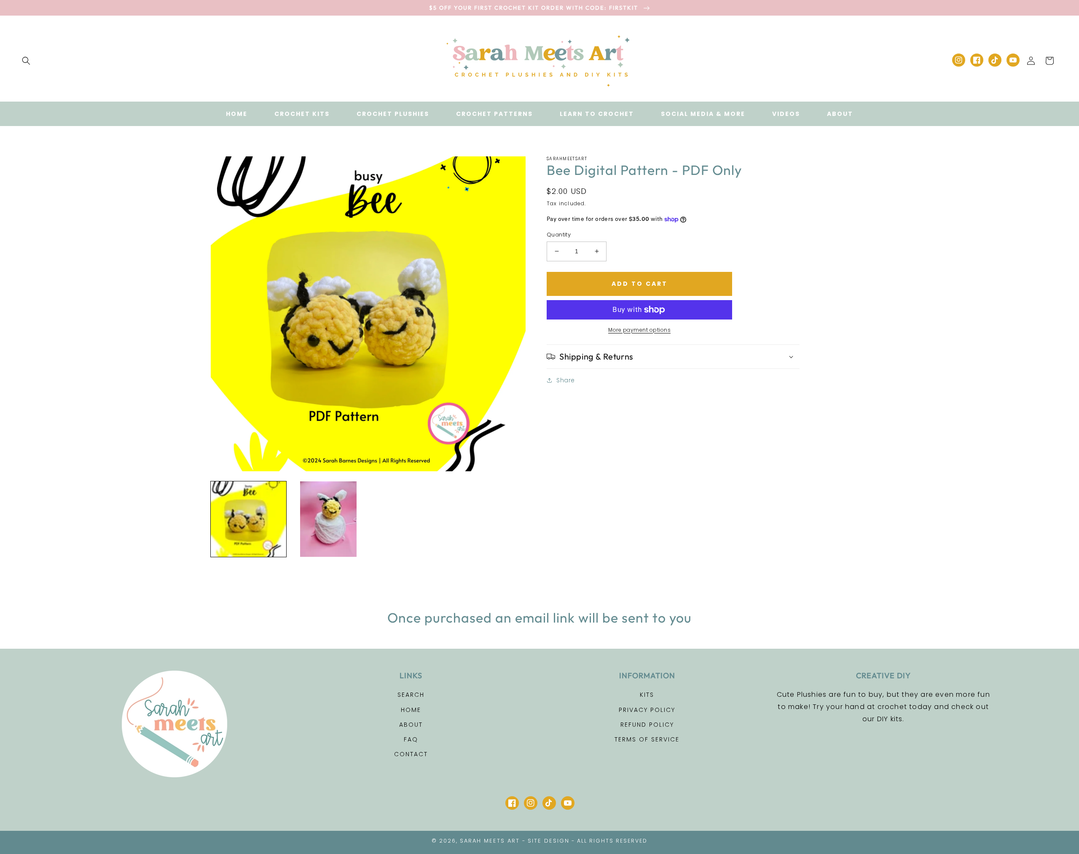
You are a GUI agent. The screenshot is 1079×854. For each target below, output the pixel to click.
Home (411, 710)
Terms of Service (647, 739)
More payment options (639, 329)
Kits (647, 694)
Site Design (548, 841)
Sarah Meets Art (490, 841)
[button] (26, 60)
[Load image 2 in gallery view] (328, 519)
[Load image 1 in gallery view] (248, 519)
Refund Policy (647, 724)
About (411, 724)
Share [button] (565, 380)
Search (410, 694)
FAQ (411, 739)
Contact (411, 754)
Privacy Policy (647, 710)
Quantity (559, 235)
